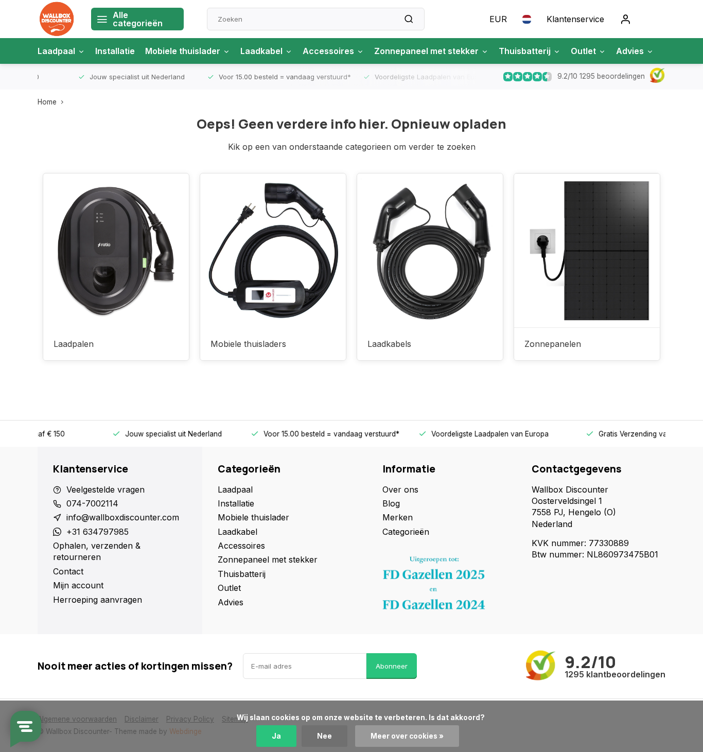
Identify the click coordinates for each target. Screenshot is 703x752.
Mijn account (78, 585)
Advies (630, 51)
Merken (397, 517)
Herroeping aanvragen (97, 599)
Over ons (400, 489)
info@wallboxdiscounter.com (122, 517)
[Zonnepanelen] (587, 250)
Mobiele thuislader (182, 51)
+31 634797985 (97, 532)
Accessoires (328, 51)
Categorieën (405, 532)
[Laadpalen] (116, 250)
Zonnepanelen (552, 344)
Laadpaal (56, 51)
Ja (276, 736)
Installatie (115, 51)
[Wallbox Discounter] (57, 19)
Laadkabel (261, 51)
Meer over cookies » (407, 736)
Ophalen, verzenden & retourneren (96, 551)
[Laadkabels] (430, 250)
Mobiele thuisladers (248, 344)
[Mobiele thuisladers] (273, 250)
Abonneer (392, 666)
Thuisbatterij (525, 51)
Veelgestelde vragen (105, 489)
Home (47, 102)
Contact (68, 571)
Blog (391, 503)
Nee (324, 736)
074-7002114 (92, 503)
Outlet (583, 51)
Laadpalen (74, 344)
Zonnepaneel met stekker (426, 51)
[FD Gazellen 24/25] (449, 585)
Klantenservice (575, 19)
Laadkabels (389, 344)
